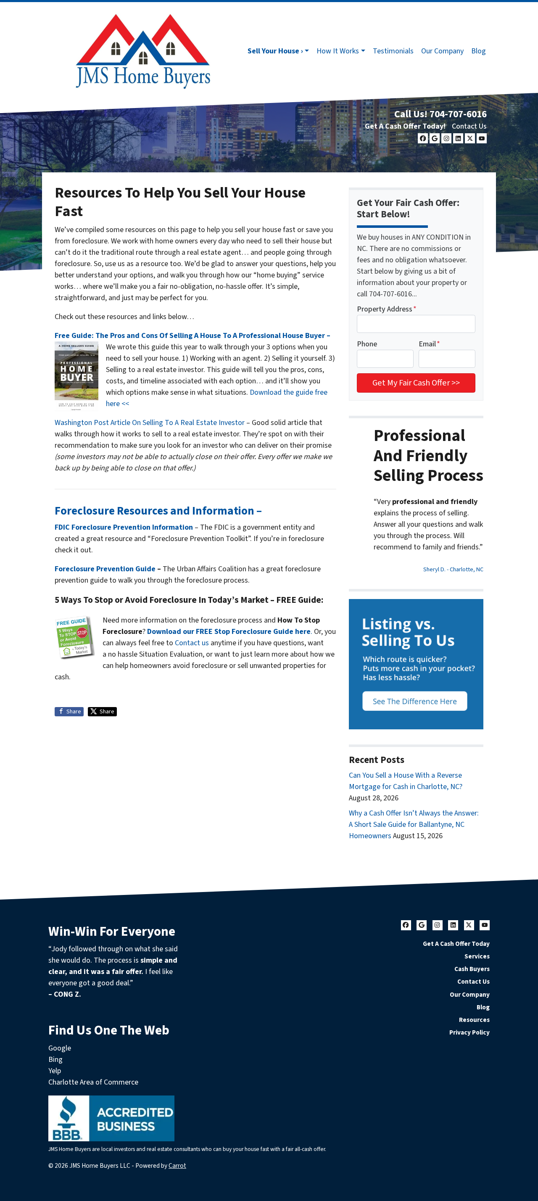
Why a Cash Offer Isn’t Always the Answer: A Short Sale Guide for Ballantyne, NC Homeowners (414, 824)
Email (429, 344)
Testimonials (393, 51)
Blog (478, 51)
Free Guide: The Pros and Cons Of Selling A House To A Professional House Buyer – (192, 335)
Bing (55, 1059)
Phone (367, 344)
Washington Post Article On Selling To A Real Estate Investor (150, 422)
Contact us (192, 643)
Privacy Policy (469, 1032)
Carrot (177, 1165)
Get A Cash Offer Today (456, 943)
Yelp (54, 1071)
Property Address (387, 309)
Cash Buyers (472, 969)
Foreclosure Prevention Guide (105, 569)
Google (59, 1048)
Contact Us (469, 126)
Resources (474, 1019)
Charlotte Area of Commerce (93, 1082)
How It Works (337, 51)
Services (477, 956)
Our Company (442, 51)
